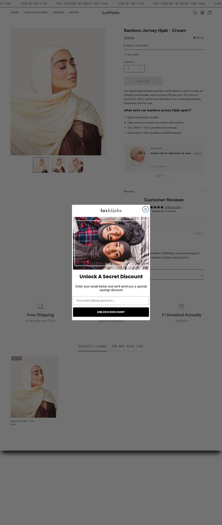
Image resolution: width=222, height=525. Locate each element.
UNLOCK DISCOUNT (111, 312)
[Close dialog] (146, 209)
